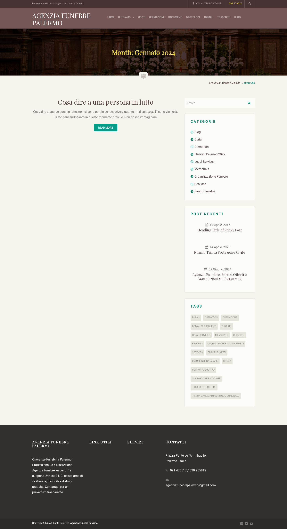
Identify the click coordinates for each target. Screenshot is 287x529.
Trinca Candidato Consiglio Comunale (215, 396)
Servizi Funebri (204, 191)
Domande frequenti (204, 326)
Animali (209, 17)
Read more (105, 127)
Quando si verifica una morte (226, 343)
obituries (238, 335)
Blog (237, 17)
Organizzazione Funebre (211, 176)
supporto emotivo (203, 369)
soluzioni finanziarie (205, 361)
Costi (141, 17)
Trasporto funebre (204, 387)
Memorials (201, 169)
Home (110, 17)
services (197, 352)
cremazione (230, 317)
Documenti (175, 17)
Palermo (197, 343)
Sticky (227, 361)
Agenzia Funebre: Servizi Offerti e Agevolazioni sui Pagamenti (220, 276)
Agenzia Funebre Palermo (61, 19)
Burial (198, 139)
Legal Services (204, 162)
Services (200, 184)
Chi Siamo (124, 17)
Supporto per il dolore (206, 378)
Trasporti (224, 17)
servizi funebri (217, 352)
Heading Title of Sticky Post (220, 230)
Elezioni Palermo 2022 (209, 154)
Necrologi (193, 17)
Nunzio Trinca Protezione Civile (219, 252)
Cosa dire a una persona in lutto (105, 101)
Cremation (201, 147)
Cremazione (157, 17)
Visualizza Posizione (208, 3)
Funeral (226, 326)
